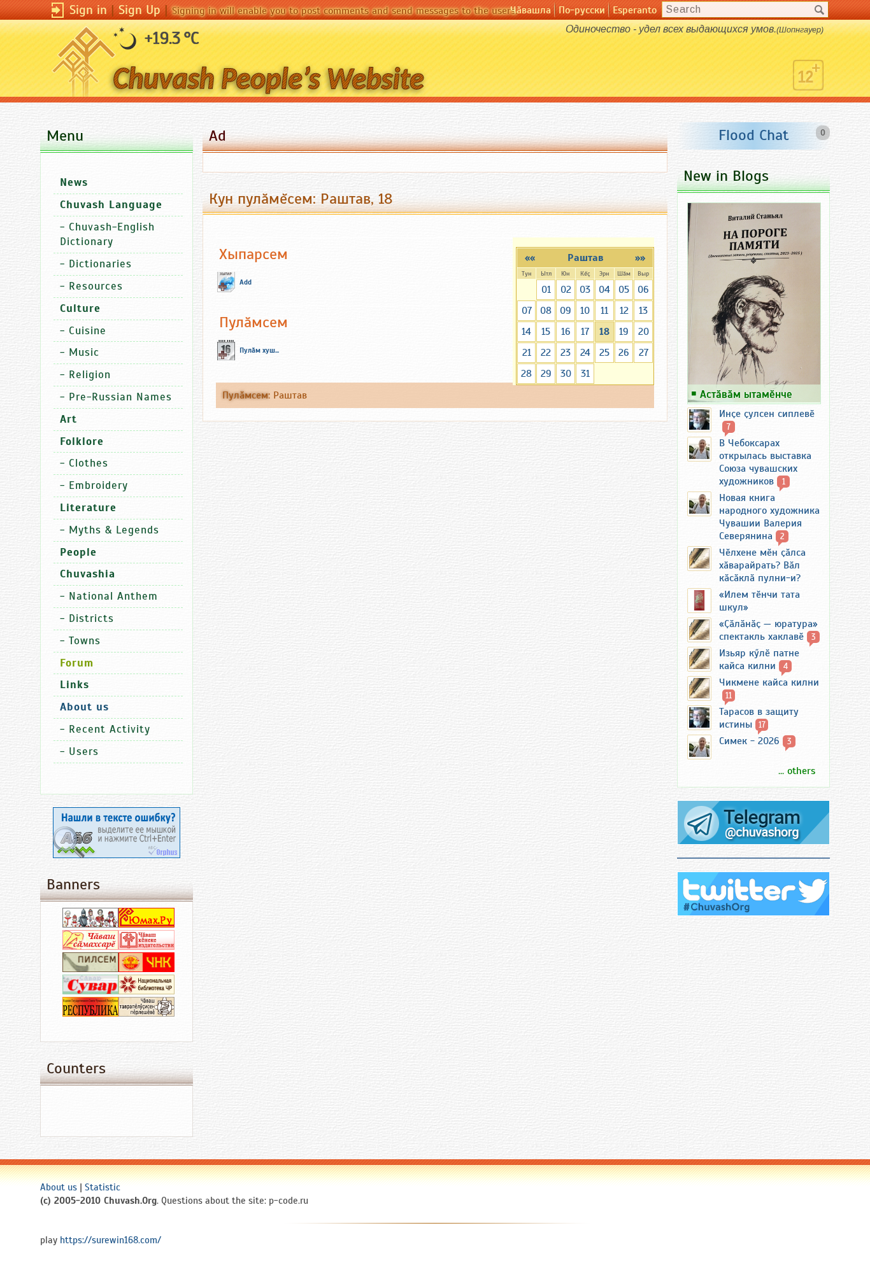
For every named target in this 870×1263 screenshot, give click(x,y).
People (78, 552)
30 (565, 373)
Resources (96, 286)
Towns (85, 640)
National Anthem (113, 596)
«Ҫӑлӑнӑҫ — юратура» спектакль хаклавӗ (768, 630)
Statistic (102, 1187)
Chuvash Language (111, 204)
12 (624, 310)
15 (545, 331)
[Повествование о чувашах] (90, 924)
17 (585, 331)
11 (604, 310)
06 (643, 289)
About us (58, 1187)
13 (643, 310)
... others (796, 771)
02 (565, 289)
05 (623, 289)
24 (585, 352)
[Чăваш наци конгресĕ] (146, 969)
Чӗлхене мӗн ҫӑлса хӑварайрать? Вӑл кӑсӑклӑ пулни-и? (762, 565)
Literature (88, 507)
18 (604, 331)
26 (623, 352)
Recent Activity (109, 729)
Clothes (88, 463)
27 (643, 352)
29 (546, 373)
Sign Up (139, 10)
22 (546, 352)
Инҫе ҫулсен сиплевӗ (767, 413)
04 (604, 289)
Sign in (88, 10)
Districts (91, 618)
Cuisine (87, 330)
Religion (90, 374)
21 (526, 352)
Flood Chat (753, 135)
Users (84, 751)
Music (84, 352)
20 (643, 331)
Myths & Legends (114, 530)
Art (68, 419)
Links (74, 684)
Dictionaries (100, 264)
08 (546, 310)
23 (565, 352)
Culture (80, 308)
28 (526, 373)
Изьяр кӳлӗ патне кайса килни (759, 659)
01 (546, 289)
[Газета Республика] (90, 1013)
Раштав (585, 257)
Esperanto (635, 10)
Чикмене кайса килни (769, 682)
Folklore (82, 441)
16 (566, 331)
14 (526, 331)
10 (585, 310)
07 (527, 310)
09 (565, 310)
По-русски (582, 10)
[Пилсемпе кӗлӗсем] (90, 969)
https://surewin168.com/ (110, 1240)
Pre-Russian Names (120, 397)
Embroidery (98, 485)
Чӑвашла (530, 10)
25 (604, 352)
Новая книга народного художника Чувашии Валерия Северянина (769, 516)
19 (624, 331)
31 (585, 373)
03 (585, 289)
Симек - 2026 (749, 741)
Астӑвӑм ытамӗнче (746, 394)
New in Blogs (726, 175)
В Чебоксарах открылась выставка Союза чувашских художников (765, 462)
